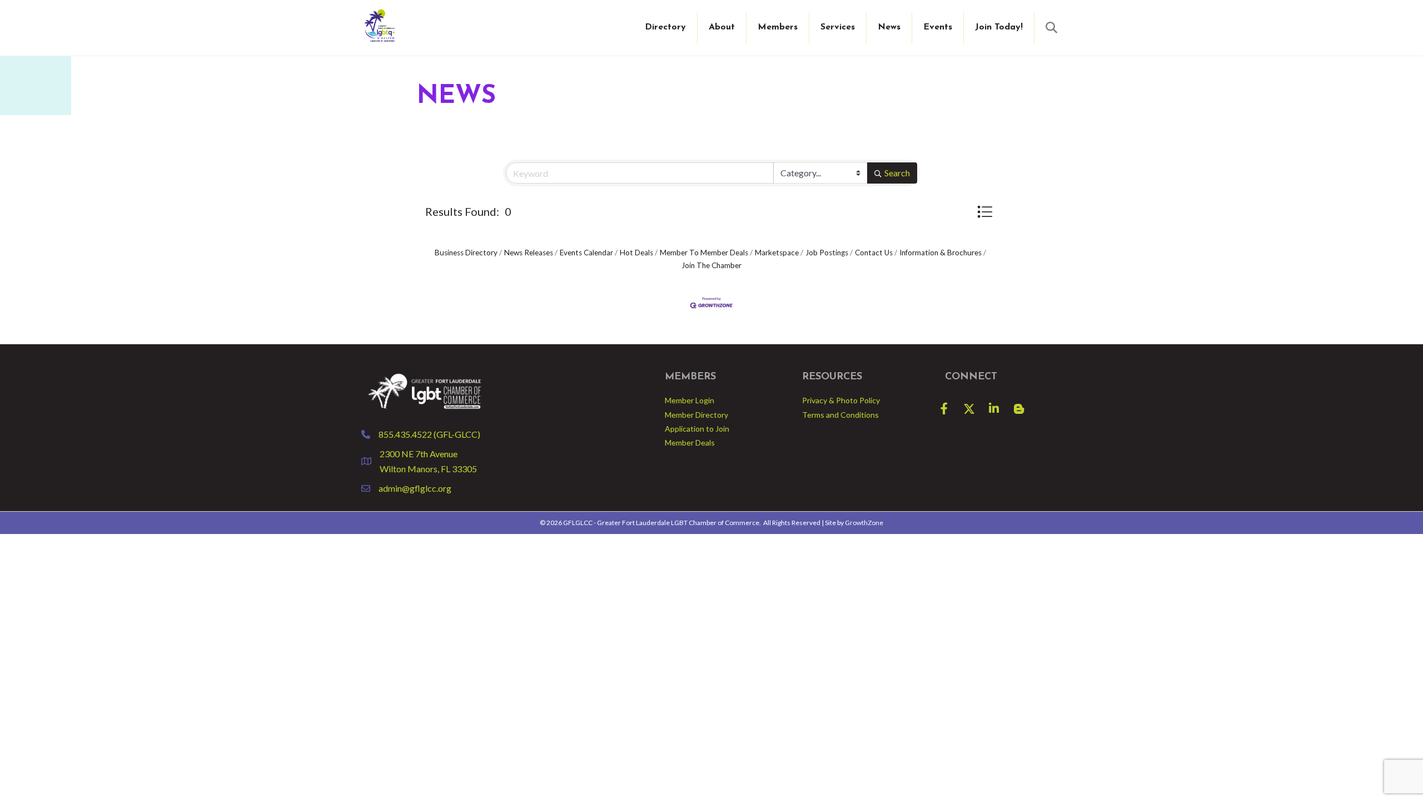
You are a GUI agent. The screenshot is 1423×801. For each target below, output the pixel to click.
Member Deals (690, 442)
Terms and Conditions (840, 414)
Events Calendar (586, 252)
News (889, 27)
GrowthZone (864, 522)
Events (937, 27)
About (722, 27)
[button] (985, 211)
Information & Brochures (940, 252)
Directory (665, 27)
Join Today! (999, 27)
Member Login (689, 400)
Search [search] (897, 172)
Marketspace (777, 252)
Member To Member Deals (704, 252)
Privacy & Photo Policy (841, 400)
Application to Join (697, 428)
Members (778, 27)
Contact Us (874, 252)
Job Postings (826, 252)
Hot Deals (636, 252)
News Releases (528, 252)
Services (837, 27)
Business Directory (466, 252)
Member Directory (696, 414)
